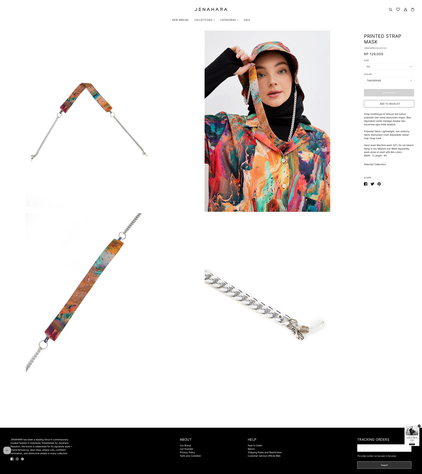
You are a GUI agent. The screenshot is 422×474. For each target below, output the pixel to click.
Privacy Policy (187, 452)
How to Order (255, 445)
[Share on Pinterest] (379, 183)
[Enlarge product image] (88, 121)
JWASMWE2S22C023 (375, 48)
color (368, 74)
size (366, 60)
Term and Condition (190, 455)
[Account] (405, 9)
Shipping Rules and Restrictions (265, 452)
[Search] (390, 9)
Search (384, 465)
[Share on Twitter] (372, 183)
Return (251, 448)
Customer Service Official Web (264, 455)
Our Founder (186, 448)
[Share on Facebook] (366, 183)
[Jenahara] (211, 9)
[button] (389, 104)
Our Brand (185, 445)
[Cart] (412, 9)
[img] (12, 459)
